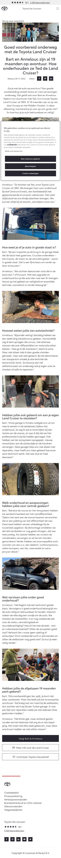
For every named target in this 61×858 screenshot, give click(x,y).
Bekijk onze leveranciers (13, 151)
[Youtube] (24, 839)
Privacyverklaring (13, 796)
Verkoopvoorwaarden (15, 799)
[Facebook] (39, 78)
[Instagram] (12, 839)
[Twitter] (45, 78)
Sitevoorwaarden (13, 806)
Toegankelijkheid (13, 809)
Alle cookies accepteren (30, 158)
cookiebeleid (12, 144)
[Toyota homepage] (4, 8)
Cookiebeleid (11, 792)
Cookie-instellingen (30, 173)
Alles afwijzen (30, 166)
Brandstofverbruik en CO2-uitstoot (23, 802)
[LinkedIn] (51, 78)
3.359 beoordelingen (40, 2)
